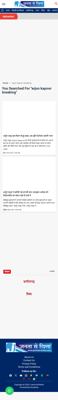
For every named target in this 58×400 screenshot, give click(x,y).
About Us (29, 357)
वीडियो (7, 271)
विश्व (43, 10)
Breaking (8, 16)
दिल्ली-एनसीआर (18, 10)
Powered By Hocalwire (29, 387)
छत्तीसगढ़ (29, 10)
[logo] (29, 4)
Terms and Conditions (29, 367)
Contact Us (29, 360)
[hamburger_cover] (3, 3)
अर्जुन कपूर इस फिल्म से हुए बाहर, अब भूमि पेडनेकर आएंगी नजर (28, 135)
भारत (8, 10)
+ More (52, 271)
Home (5, 83)
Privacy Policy (29, 363)
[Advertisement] (29, 49)
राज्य (37, 10)
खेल (48, 10)
